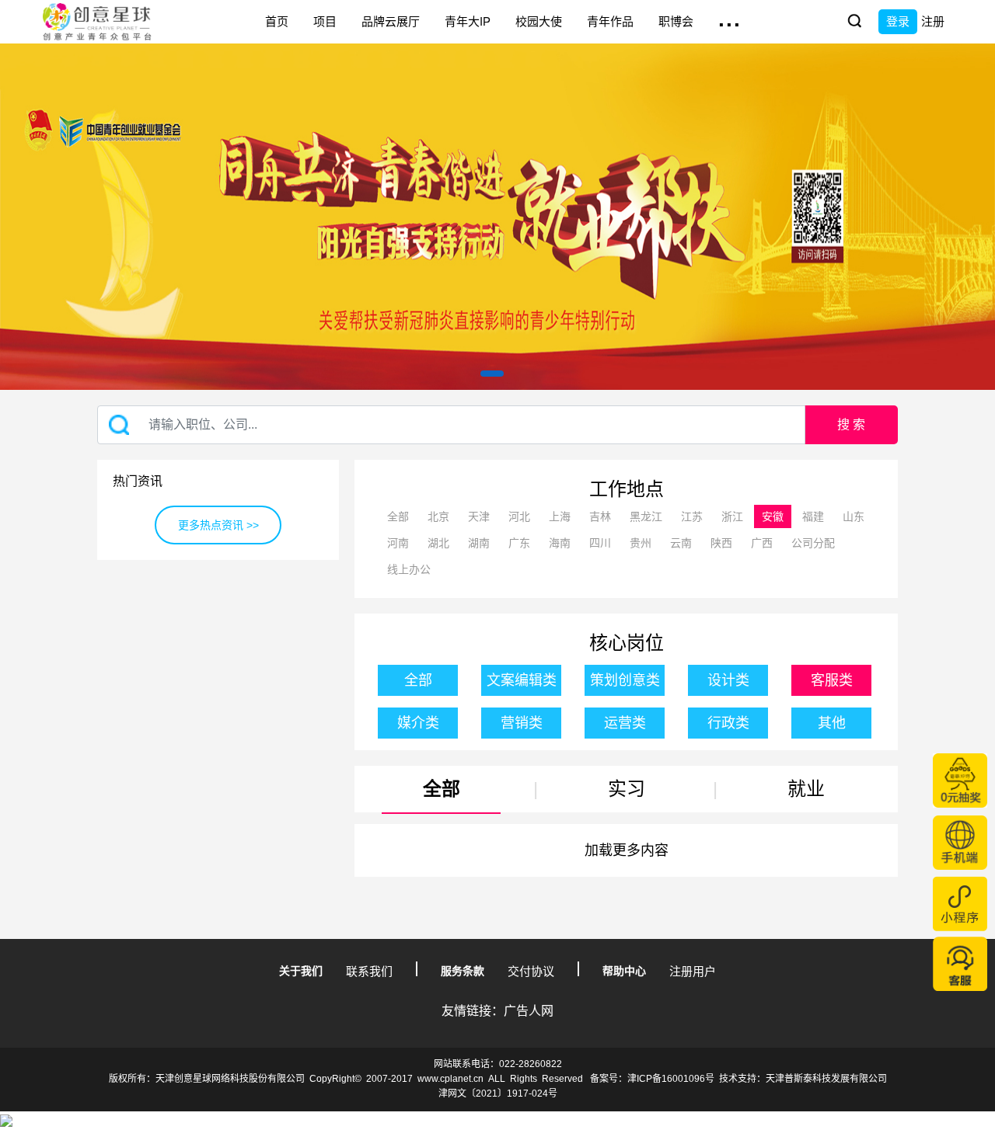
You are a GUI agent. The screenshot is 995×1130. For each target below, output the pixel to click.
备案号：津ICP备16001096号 (652, 1078)
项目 (325, 21)
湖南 (479, 543)
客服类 (832, 680)
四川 (600, 543)
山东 (853, 516)
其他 (832, 723)
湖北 (438, 543)
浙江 (732, 516)
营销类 (522, 723)
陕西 (721, 543)
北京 (438, 516)
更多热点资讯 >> (218, 525)
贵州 (640, 543)
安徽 (773, 516)
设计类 (728, 680)
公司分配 (813, 543)
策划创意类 (625, 680)
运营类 (625, 723)
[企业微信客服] (960, 964)
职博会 (675, 21)
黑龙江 (646, 516)
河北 (519, 516)
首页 (276, 21)
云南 (681, 543)
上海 (560, 516)
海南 (560, 543)
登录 (897, 21)
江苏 (692, 516)
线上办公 (409, 569)
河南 (398, 543)
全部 (398, 516)
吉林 (600, 516)
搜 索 (851, 424)
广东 (519, 543)
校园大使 (538, 21)
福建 (813, 516)
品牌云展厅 (390, 21)
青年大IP (468, 21)
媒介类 (418, 723)
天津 (479, 516)
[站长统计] (6, 1120)
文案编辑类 (522, 680)
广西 (762, 543)
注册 (932, 21)
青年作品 (610, 21)
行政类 (728, 723)
